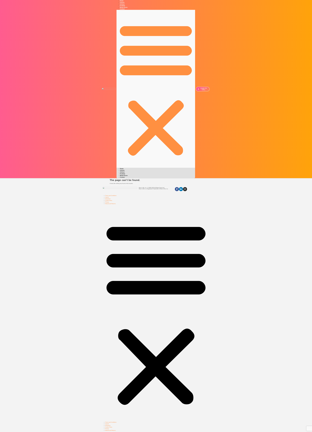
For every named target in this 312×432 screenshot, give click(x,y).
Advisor (122, 172)
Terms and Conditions (110, 195)
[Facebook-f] (177, 189)
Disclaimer (108, 198)
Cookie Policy (108, 200)
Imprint (107, 197)
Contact (122, 9)
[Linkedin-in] (181, 189)
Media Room (124, 175)
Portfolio (122, 174)
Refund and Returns (110, 203)
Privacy (107, 202)
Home (122, 168)
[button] (156, 89)
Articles (122, 170)
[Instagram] (185, 189)
